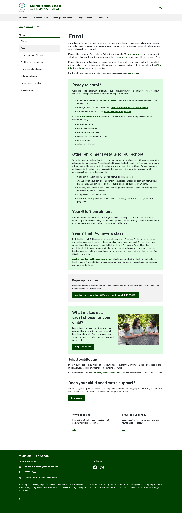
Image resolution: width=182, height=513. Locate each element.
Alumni (24, 41)
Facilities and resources (32, 62)
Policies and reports (30, 76)
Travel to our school (134, 414)
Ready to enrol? (133, 54)
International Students (33, 55)
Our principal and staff (31, 69)
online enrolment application (117, 111)
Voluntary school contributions (108, 373)
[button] (24, 17)
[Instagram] (102, 468)
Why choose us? (83, 346)
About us (29, 27)
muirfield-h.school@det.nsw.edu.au (41, 467)
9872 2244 (30, 472)
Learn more (76, 398)
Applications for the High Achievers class (92, 259)
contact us (133, 73)
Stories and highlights (31, 83)
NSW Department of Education (92, 116)
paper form (124, 57)
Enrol (23, 48)
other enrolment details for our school (129, 107)
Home (21, 27)
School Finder (109, 101)
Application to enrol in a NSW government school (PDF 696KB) (105, 295)
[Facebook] (95, 468)
